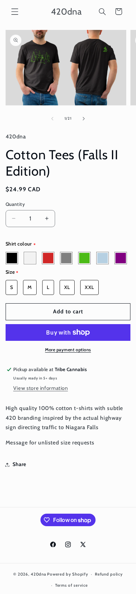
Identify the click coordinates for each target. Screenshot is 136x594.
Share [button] (20, 464)
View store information (40, 388)
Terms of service (71, 585)
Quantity (15, 204)
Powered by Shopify (67, 574)
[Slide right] (83, 118)
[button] (15, 11)
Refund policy (109, 574)
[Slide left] (52, 118)
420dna (38, 574)
